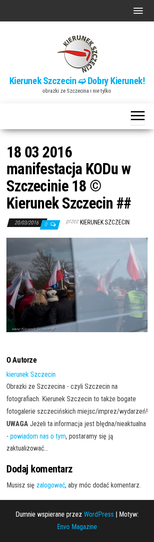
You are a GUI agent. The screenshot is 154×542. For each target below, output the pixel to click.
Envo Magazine (77, 527)
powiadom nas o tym (38, 436)
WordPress (99, 514)
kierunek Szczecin (105, 222)
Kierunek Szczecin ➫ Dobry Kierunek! (77, 81)
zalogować (50, 485)
